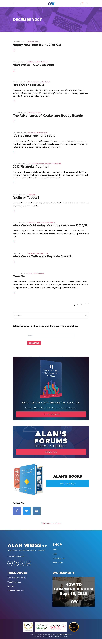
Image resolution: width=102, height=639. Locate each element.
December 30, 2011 (19, 82)
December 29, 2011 (19, 132)
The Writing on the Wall (17, 578)
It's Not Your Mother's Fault (37, 132)
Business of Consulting (35, 163)
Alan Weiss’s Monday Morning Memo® (41, 222)
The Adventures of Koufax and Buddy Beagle (48, 115)
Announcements (33, 41)
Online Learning (58, 558)
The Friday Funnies (34, 112)
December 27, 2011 (19, 163)
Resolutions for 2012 (28, 85)
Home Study (57, 563)
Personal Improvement (52, 163)
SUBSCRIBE (34, 343)
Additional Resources (15, 591)
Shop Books (67, 483)
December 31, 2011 (19, 41)
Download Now (51, 414)
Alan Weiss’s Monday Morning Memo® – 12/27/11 (50, 225)
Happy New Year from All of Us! (37, 45)
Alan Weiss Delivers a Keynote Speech (42, 256)
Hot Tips (10, 586)
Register (51, 452)
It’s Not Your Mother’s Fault (34, 136)
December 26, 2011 (19, 273)
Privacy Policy (50, 636)
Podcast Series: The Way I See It (39, 82)
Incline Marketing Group (64, 634)
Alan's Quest (31, 194)
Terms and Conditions (61, 636)
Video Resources (14, 582)
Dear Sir (19, 276)
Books (54, 549)
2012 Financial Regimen (31, 166)
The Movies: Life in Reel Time (37, 62)
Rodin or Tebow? (26, 197)
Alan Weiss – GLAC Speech (33, 65)
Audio (54, 554)
